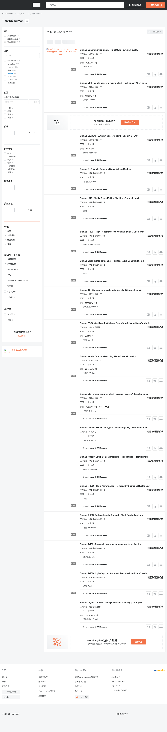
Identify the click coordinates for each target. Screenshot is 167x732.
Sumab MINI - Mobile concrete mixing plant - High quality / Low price (113, 83)
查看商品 (138, 642)
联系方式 (5, 686)
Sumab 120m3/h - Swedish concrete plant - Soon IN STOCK (109, 136)
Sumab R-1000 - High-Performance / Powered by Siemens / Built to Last (115, 486)
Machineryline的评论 (46, 691)
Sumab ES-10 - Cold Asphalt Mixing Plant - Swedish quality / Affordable (115, 323)
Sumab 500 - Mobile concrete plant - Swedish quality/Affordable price (114, 394)
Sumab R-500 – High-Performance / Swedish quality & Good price (112, 232)
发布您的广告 (129, 122)
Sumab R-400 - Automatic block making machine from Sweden (110, 544)
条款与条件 (43, 677)
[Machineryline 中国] (15, 5)
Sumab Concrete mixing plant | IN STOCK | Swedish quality (109, 50)
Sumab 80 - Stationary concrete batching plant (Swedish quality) (111, 290)
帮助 (4, 682)
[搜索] (48, 5)
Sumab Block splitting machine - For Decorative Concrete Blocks (112, 261)
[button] (154, 74)
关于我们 (5, 677)
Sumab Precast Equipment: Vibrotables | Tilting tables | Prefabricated (114, 457)
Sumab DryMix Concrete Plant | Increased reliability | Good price (111, 603)
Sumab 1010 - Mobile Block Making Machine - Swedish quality (110, 198)
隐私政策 (42, 682)
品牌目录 (42, 696)
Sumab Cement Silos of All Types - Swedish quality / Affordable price (113, 427)
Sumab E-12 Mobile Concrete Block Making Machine (106, 169)
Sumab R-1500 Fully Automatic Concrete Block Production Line (111, 515)
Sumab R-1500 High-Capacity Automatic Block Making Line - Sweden (114, 573)
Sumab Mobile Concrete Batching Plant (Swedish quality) (108, 356)
